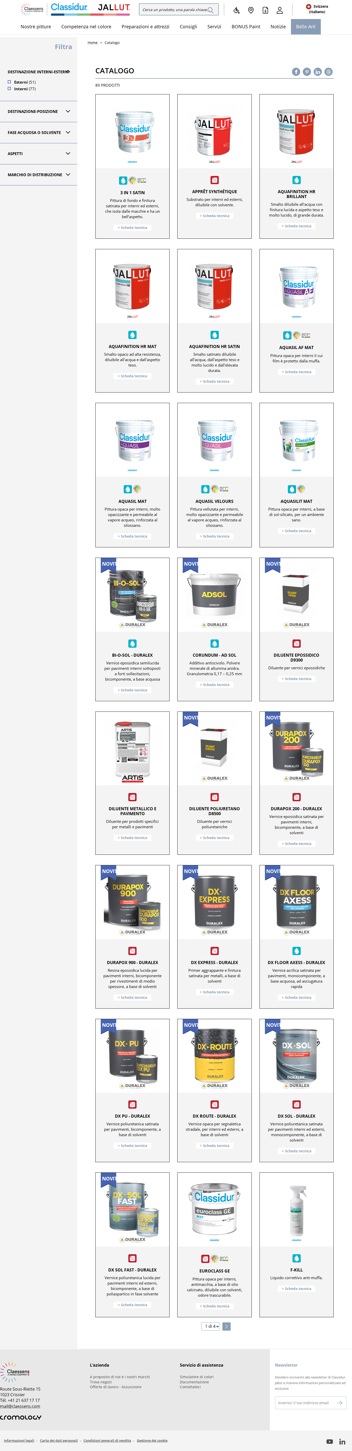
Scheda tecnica (134, 227)
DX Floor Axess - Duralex (296, 962)
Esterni (25, 82)
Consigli (188, 26)
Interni (25, 88)
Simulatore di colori (197, 1376)
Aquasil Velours (214, 501)
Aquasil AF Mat (296, 347)
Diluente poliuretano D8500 (214, 811)
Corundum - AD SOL (214, 655)
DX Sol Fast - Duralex (132, 1270)
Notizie (278, 26)
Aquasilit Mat (296, 501)
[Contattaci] (328, 71)
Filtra (63, 46)
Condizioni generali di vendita (107, 1440)
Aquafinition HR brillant (296, 194)
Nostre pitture (36, 26)
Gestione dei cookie (152, 1440)
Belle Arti (306, 26)
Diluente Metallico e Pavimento (132, 811)
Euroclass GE (214, 1271)
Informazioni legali (19, 1440)
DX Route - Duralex (214, 1116)
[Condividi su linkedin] (317, 71)
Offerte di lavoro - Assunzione (115, 1386)
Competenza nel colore (86, 26)
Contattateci (190, 1386)
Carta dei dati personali (59, 1440)
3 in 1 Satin (132, 192)
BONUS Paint (246, 26)
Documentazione (194, 1381)
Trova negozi (101, 1381)
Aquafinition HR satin (214, 346)
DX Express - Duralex (214, 962)
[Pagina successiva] (226, 1326)
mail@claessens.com (20, 1406)
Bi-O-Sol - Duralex (132, 655)
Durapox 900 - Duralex (132, 962)
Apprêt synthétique (214, 191)
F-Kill (296, 1270)
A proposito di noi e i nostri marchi (120, 1376)
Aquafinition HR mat (132, 346)
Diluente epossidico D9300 (296, 657)
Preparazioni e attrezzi (146, 26)
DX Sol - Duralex (296, 1116)
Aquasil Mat (133, 501)
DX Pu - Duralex (132, 1116)
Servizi (214, 26)
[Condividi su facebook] (296, 71)
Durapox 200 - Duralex (296, 809)
